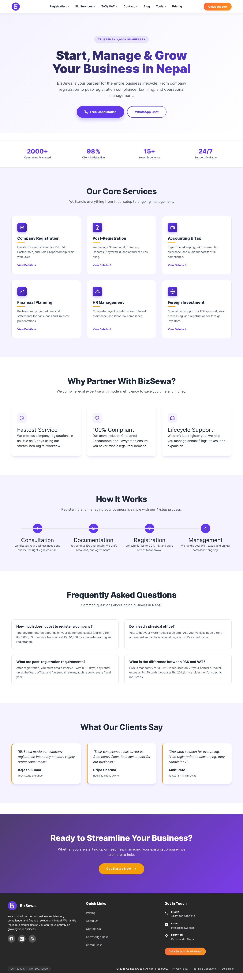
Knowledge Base (97, 937)
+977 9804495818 (183, 916)
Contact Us (93, 929)
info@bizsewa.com (183, 927)
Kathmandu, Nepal (182, 939)
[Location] (32, 939)
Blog (147, 6)
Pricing (177, 6)
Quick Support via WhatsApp (185, 951)
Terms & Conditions (205, 968)
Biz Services (83, 6)
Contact (129, 6)
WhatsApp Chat (147, 112)
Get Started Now (118, 868)
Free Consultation (103, 112)
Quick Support (217, 6)
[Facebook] (11, 939)
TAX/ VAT (108, 6)
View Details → (26, 265)
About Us (92, 921)
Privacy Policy (180, 968)
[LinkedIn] (22, 939)
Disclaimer (228, 968)
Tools (159, 6)
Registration (58, 6)
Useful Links (94, 945)
